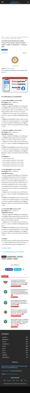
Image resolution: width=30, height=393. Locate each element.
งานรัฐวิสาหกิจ (13, 366)
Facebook (9, 380)
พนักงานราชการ (19, 366)
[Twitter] (21, 380)
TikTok (17, 380)
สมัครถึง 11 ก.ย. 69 (14, 297)
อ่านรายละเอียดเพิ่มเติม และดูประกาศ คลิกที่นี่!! (12, 252)
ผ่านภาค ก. (9, 259)
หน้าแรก (2, 37)
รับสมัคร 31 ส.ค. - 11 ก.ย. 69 (16, 286)
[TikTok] (13, 380)
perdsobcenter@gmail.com (12, 374)
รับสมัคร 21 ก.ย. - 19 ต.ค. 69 (16, 315)
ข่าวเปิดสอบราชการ (5, 366)
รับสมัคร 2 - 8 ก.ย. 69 (15, 306)
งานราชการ (7, 37)
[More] (23, 269)
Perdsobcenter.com (5, 371)
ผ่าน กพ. (4, 259)
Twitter (25, 380)
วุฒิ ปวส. (15, 259)
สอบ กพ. (5, 368)
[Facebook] (4, 380)
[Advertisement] (15, 19)
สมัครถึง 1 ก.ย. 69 (14, 326)
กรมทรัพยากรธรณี (9, 68)
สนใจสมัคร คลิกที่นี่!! (6, 248)
